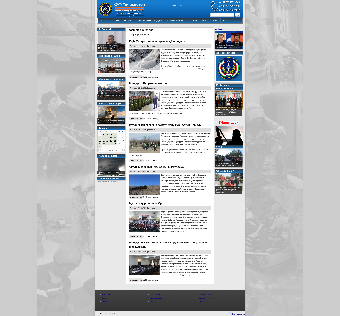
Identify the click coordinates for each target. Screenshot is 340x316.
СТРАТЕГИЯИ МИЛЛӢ (176, 21)
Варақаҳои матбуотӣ (207, 298)
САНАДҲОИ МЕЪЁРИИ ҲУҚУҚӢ (149, 21)
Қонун (104, 298)
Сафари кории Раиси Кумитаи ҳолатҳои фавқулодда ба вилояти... (228, 189)
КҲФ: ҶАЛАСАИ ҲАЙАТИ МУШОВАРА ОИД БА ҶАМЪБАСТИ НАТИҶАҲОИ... (110, 48)
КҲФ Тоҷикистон (129, 4)
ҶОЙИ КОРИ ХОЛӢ (198, 21)
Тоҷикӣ (173, 5)
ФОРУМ (127, 21)
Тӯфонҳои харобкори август (109, 173)
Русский (180, 5)
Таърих (105, 301)
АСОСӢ (103, 21)
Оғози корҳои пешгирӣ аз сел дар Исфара (156, 166)
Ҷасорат (153, 301)
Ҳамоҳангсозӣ (156, 298)
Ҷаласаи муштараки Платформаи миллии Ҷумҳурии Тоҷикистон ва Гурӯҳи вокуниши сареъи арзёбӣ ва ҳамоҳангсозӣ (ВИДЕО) (228, 111)
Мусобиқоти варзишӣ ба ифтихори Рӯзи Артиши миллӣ (165, 124)
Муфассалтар (136, 77)
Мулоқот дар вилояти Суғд (146, 203)
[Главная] (105, 15)
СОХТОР (115, 21)
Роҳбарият (106, 294)
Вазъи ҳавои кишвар (207, 294)
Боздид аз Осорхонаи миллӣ (148, 83)
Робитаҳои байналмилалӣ (160, 294)
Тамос (201, 301)
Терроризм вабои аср (224, 141)
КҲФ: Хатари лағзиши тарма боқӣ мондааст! (157, 41)
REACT (225, 21)
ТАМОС (215, 21)
